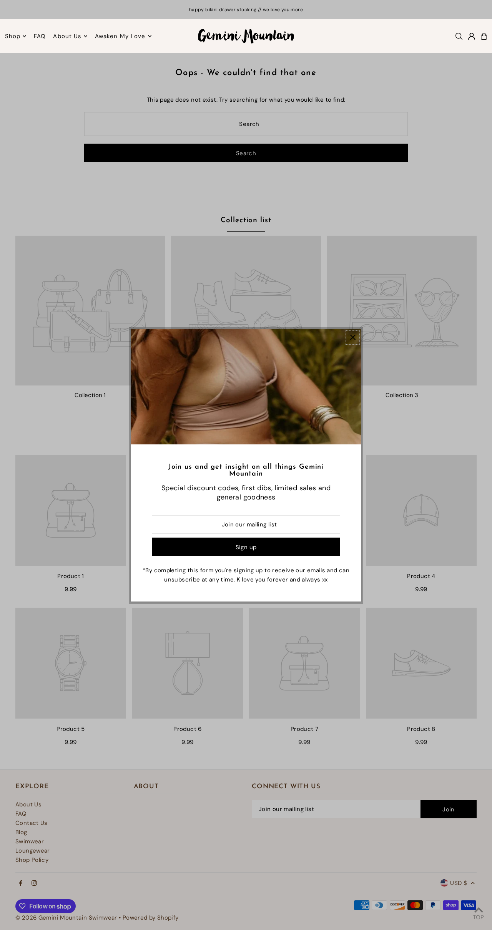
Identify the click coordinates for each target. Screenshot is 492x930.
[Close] (352, 337)
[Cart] (484, 36)
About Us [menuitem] (67, 36)
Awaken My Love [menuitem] (120, 36)
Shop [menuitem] (13, 36)
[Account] (471, 36)
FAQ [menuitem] (40, 36)
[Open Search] (458, 36)
